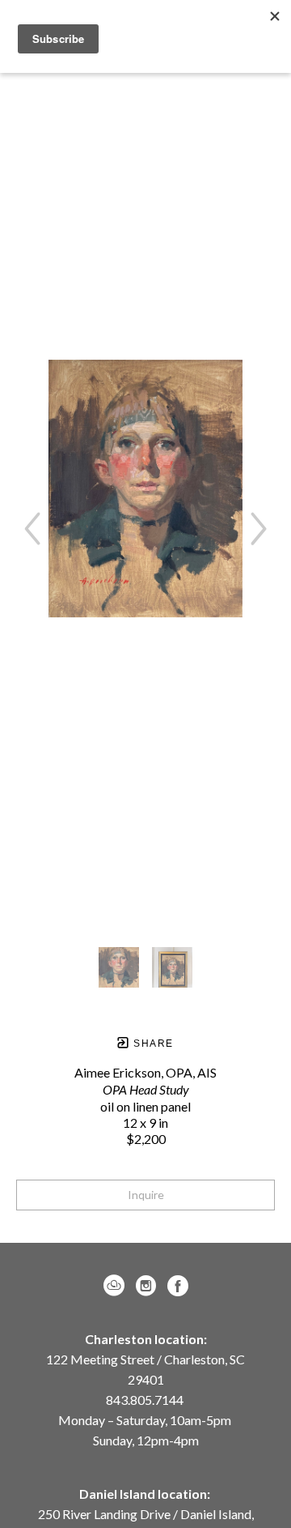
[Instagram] (149, 1285)
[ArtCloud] (116, 1285)
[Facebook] (177, 1285)
